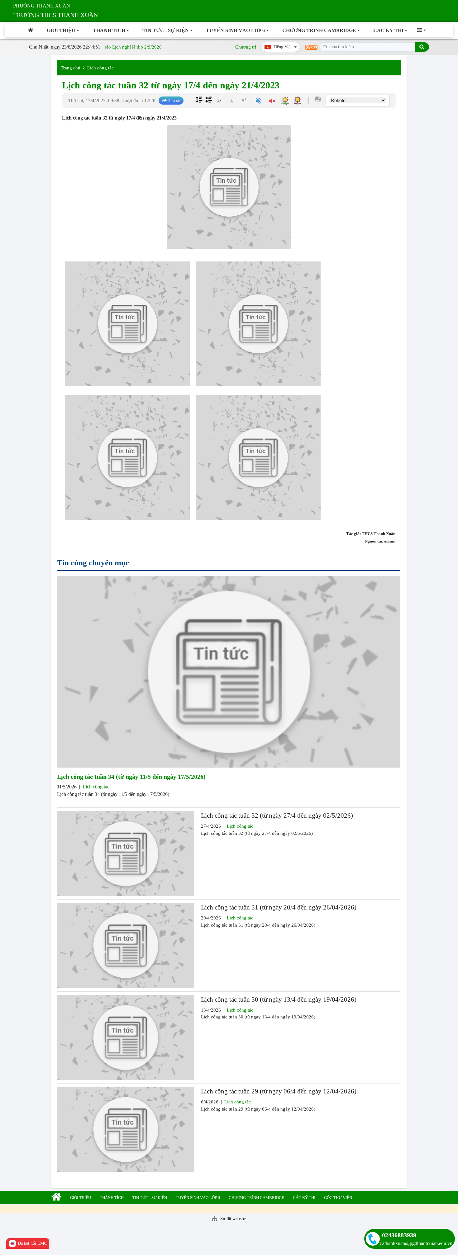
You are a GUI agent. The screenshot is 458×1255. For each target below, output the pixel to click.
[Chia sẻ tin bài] (171, 100)
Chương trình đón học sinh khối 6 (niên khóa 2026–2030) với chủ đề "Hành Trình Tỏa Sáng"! (316, 47)
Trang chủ (70, 67)
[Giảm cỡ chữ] (219, 100)
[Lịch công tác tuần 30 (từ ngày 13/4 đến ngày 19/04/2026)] (125, 1037)
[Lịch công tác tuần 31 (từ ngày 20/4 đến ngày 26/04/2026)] (125, 945)
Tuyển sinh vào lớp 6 (235, 30)
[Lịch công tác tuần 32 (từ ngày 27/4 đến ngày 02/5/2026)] (125, 853)
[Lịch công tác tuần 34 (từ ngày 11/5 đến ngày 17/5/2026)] (228, 672)
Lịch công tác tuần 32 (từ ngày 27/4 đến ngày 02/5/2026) (277, 815)
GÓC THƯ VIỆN (338, 1197)
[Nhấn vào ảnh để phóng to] (127, 323)
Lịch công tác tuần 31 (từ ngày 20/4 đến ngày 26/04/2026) (278, 907)
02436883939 (399, 1235)
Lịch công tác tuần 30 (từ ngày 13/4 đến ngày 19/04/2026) (278, 999)
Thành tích (109, 30)
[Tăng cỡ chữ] (244, 100)
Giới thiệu (61, 30)
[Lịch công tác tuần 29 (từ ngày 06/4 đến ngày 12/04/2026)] (125, 1129)
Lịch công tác (100, 67)
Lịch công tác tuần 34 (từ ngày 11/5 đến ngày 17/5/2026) (131, 776)
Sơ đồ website (232, 1218)
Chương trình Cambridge (319, 30)
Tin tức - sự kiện (165, 30)
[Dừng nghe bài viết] (272, 102)
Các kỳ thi (388, 30)
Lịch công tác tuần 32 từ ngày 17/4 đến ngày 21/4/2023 (170, 85)
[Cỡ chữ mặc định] (231, 100)
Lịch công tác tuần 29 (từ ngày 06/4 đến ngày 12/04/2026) (278, 1091)
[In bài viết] (317, 99)
